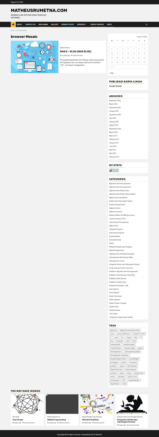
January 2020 (114, 122)
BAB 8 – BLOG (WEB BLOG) (75, 51)
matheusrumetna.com (39, 10)
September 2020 (115, 115)
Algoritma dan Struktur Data (119, 191)
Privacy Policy (67, 24)
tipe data (121, 377)
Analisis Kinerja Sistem (117, 205)
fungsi (129, 337)
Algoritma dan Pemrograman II (120, 187)
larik (128, 341)
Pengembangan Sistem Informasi (121, 268)
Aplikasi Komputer (115, 212)
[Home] (13, 24)
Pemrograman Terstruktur (119, 355)
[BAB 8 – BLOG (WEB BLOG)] (34, 57)
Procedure (133, 362)
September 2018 (115, 129)
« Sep (111, 73)
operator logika (129, 348)
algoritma (113, 330)
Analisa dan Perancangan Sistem (120, 201)
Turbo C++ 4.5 (132, 377)
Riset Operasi (114, 289)
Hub (135, 337)
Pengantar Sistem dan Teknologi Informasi (124, 264)
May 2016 (112, 150)
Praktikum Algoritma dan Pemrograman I (123, 271)
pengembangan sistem (118, 359)
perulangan (114, 362)
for (122, 337)
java (111, 341)
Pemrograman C (116, 352)
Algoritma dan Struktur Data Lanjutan (122, 194)
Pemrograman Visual (116, 261)
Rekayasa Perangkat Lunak (118, 285)
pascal (140, 348)
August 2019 (113, 125)
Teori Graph (113, 314)
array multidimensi (123, 334)
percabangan (134, 359)
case (116, 337)
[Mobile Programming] (62, 404)
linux (134, 341)
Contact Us (30, 24)
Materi (111, 243)
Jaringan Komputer (116, 229)
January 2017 (114, 143)
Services (81, 24)
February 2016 (114, 157)
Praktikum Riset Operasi (117, 278)
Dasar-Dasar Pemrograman (119, 222)
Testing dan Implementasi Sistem (121, 317)
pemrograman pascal (132, 352)
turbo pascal (114, 380)
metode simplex (128, 344)
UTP (123, 380)
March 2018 (113, 132)
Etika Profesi (113, 226)
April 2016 (112, 153)
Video (109, 24)
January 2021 (114, 111)
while (124, 384)
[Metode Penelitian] (97, 404)
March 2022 (113, 104)
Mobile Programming (116, 250)
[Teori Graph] (27, 404)
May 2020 (112, 118)
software (113, 373)
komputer (119, 341)
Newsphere (86, 435)
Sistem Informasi (115, 296)
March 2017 (113, 136)
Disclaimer (43, 24)
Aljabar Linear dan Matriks (118, 198)
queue (122, 366)
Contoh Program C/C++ (117, 219)
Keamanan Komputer (116, 233)
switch (112, 377)
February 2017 (114, 139)
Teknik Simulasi (114, 310)
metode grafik (115, 344)
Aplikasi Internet (65, 47)
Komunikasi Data (115, 240)
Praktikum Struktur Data (117, 282)
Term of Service (97, 24)
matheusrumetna (77, 55)
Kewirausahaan (114, 236)
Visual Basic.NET (134, 380)
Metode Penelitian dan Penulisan (120, 247)
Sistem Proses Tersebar (117, 303)
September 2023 (115, 101)
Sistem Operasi (114, 300)
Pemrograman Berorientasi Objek (121, 257)
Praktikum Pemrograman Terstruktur (122, 275)
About (19, 24)
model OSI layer (115, 348)
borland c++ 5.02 (139, 334)
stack (122, 373)
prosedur (113, 366)
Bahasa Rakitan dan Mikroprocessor (122, 215)
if (140, 337)
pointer (123, 362)
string (129, 373)
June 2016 (112, 146)
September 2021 (115, 108)
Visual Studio (114, 384)
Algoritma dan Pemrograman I (120, 184)
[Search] (146, 24)
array (112, 334)
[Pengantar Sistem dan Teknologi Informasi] (132, 404)
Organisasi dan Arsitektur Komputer (121, 254)
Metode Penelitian (90, 420)
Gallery (54, 24)
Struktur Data (113, 307)
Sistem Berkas (114, 293)
